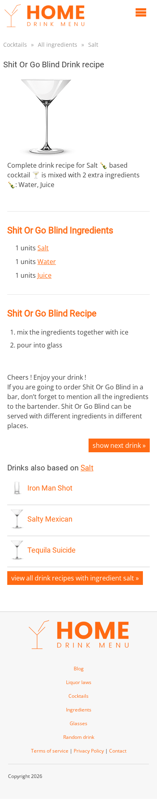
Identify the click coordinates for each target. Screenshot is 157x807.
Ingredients (78, 709)
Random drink (78, 737)
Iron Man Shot (49, 488)
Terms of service (49, 750)
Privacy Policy (89, 750)
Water (46, 261)
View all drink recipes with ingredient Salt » (75, 578)
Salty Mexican (49, 519)
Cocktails (15, 44)
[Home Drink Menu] (44, 29)
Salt (93, 44)
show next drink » (119, 445)
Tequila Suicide (51, 550)
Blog (79, 668)
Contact (117, 750)
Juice (44, 275)
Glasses (78, 723)
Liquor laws (78, 682)
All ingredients (57, 44)
